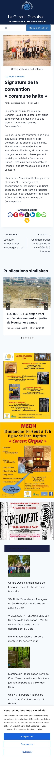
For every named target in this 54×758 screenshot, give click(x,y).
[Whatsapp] (38, 214)
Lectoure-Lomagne (15, 77)
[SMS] (43, 214)
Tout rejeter (27, 752)
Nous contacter (38, 27)
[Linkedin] (32, 214)
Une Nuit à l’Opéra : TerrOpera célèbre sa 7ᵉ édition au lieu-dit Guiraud (26, 699)
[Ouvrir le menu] (6, 27)
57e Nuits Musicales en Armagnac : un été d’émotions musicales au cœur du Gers (28, 603)
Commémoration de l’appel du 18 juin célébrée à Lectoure (41, 243)
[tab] (21, 338)
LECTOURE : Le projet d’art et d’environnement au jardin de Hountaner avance (27, 318)
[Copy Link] (27, 220)
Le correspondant (16, 103)
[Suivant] (46, 306)
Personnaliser (27, 744)
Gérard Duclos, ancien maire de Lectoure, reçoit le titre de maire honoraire (26, 587)
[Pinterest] (15, 214)
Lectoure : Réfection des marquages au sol (13, 241)
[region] (27, 732)
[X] (27, 214)
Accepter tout (27, 736)
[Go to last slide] (8, 306)
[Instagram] (21, 214)
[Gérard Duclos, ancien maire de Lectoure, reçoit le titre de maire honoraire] (19, 566)
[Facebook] (10, 214)
